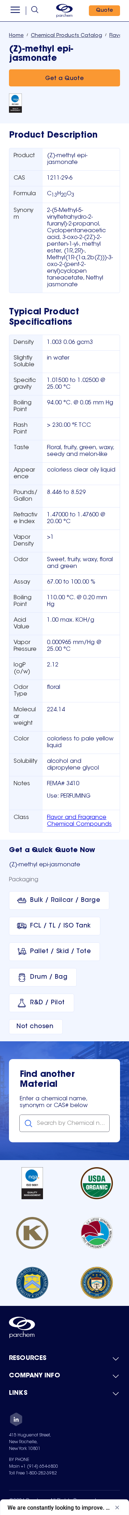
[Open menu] (15, 11)
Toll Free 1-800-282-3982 (33, 1473)
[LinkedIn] (16, 1420)
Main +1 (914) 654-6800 (33, 1466)
